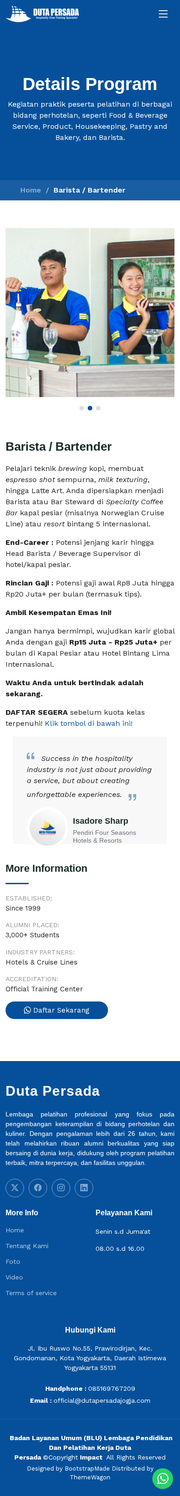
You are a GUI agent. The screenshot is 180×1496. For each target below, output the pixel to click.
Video (14, 1277)
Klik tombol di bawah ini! (88, 723)
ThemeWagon (90, 1477)
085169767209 (111, 1388)
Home (30, 190)
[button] (81, 408)
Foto (13, 1261)
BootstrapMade (87, 1468)
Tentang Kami (27, 1246)
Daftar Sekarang (60, 1010)
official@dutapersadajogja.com (102, 1400)
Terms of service (31, 1293)
